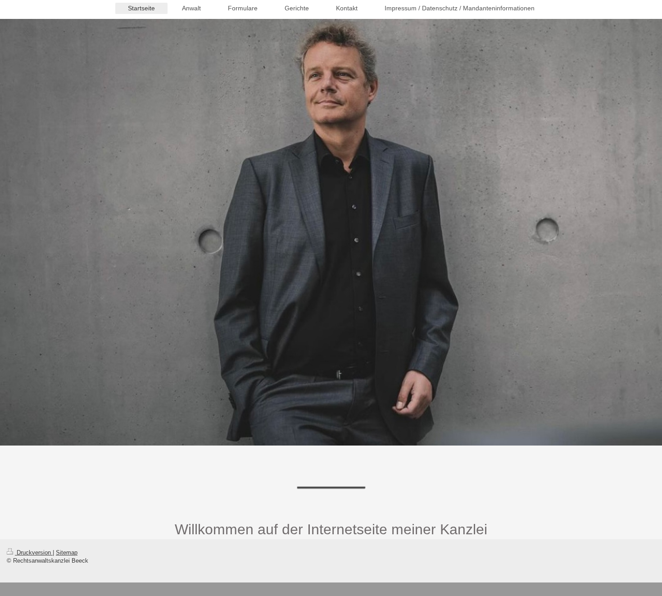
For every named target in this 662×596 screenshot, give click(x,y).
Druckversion (34, 552)
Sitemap (66, 552)
